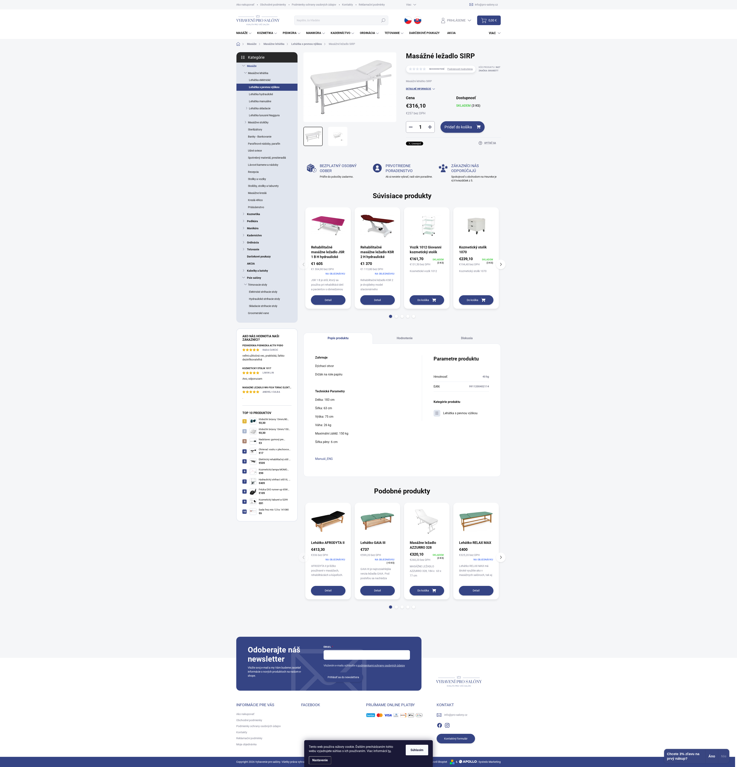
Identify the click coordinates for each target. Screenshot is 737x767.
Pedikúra (252, 221)
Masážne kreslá (257, 193)
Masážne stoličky (258, 122)
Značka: (488, 70)
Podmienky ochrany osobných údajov (314, 4)
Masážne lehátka (258, 73)
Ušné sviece (255, 150)
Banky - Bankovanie (259, 136)
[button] (390, 316)
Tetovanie (253, 249)
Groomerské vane (258, 313)
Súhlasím (417, 750)
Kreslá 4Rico (255, 200)
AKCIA (251, 263)
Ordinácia (253, 242)
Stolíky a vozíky (257, 179)
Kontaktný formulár (456, 738)
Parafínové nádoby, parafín (264, 143)
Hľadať (383, 20)
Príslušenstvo (256, 207)
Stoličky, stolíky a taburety (263, 185)
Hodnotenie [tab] (405, 338)
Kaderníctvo (254, 235)
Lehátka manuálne (260, 101)
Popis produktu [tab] (338, 338)
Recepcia (253, 171)
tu (389, 751)
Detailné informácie (418, 88)
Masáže (252, 66)
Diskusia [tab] (467, 338)
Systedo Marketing (489, 761)
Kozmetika (253, 214)
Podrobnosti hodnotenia (460, 69)
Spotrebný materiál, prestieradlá (267, 157)
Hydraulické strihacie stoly (264, 298)
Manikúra (253, 228)
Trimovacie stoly (257, 284)
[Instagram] (447, 724)
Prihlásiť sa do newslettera (343, 677)
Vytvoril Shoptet (437, 761)
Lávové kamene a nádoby (263, 164)
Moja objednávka (246, 744)
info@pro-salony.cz (455, 714)
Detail (328, 300)
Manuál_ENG (324, 459)
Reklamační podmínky (372, 4)
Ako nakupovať (245, 4)
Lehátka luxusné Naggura (264, 115)
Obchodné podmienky (273, 4)
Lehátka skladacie (259, 108)
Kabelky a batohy (257, 270)
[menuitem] (244, 33)
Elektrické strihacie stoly (263, 291)
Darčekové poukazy (259, 256)
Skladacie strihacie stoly (263, 306)
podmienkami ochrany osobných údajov (381, 665)
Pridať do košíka (458, 127)
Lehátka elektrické (259, 80)
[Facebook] (439, 724)
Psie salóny (254, 277)
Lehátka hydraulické (261, 94)
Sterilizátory (255, 129)
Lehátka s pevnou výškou (264, 87)
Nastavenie (320, 760)
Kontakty (347, 4)
